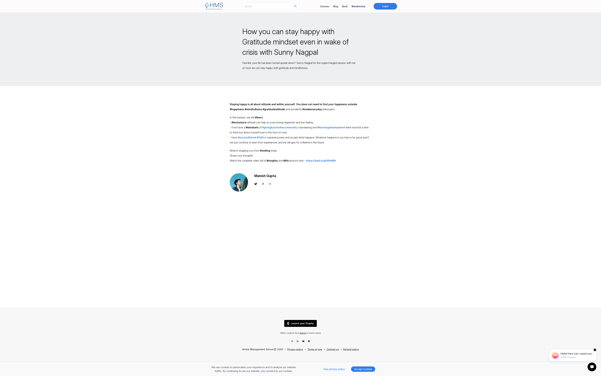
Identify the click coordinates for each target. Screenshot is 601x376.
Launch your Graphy (302, 323)
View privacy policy (334, 369)
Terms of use (314, 349)
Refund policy (351, 349)
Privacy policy (295, 349)
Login (385, 6)
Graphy (303, 333)
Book (345, 6)
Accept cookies (363, 369)
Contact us (333, 349)
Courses (324, 6)
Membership (358, 6)
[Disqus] (300, 259)
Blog (335, 6)
